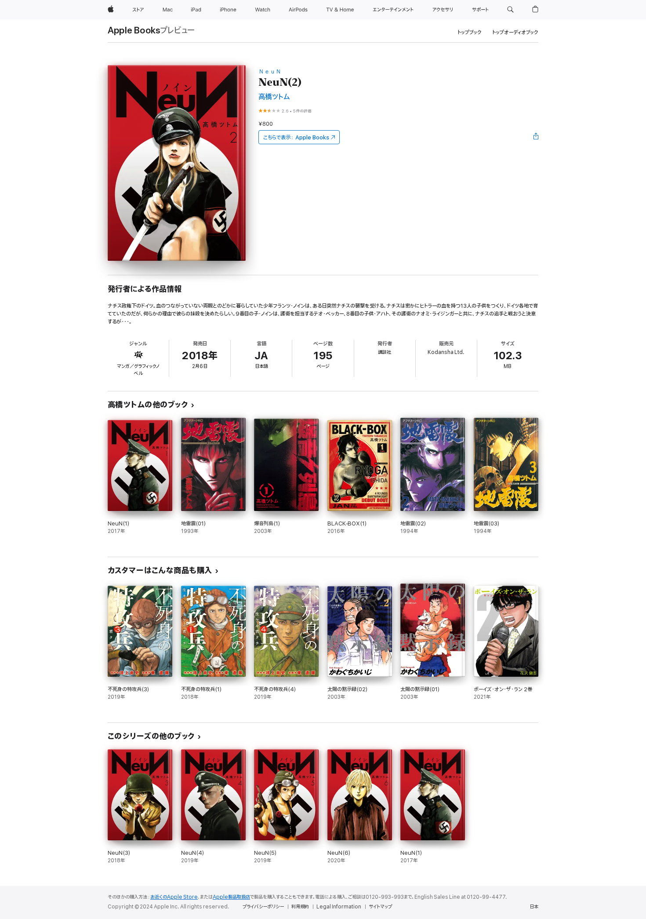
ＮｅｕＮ (269, 71)
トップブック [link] (469, 32)
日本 (534, 907)
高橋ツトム (274, 97)
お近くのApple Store (174, 897)
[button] (510, 9)
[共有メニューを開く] (536, 137)
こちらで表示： (296, 137)
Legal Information (338, 907)
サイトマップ (380, 907)
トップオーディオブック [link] (515, 32)
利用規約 (300, 907)
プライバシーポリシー (263, 907)
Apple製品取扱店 (231, 897)
